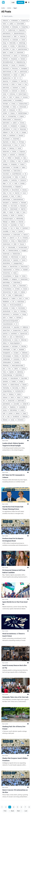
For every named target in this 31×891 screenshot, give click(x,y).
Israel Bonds (14, 333)
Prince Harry (15, 68)
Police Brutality (11, 247)
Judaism (15, 122)
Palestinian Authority (13, 250)
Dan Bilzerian (16, 416)
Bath (15, 349)
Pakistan (5, 266)
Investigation (24, 68)
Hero (10, 193)
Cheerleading (6, 388)
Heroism (25, 289)
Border (4, 148)
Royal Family (5, 190)
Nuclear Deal (6, 151)
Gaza (13, 49)
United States (21, 154)
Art (3, 158)
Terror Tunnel (14, 206)
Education (21, 135)
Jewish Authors (6, 122)
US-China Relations (7, 289)
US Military (12, 161)
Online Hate (23, 340)
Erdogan (21, 381)
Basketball (21, 349)
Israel (20, 298)
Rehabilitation (6, 301)
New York (17, 193)
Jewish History (6, 87)
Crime (26, 298)
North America (6, 314)
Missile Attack (22, 285)
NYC (4, 247)
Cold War (26, 397)
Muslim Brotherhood (18, 199)
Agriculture (5, 196)
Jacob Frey (5, 333)
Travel (21, 225)
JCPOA (13, 84)
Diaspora (12, 113)
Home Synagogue (7, 356)
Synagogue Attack (18, 263)
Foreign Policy (24, 27)
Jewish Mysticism (6, 33)
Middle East (25, 327)
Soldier (4, 212)
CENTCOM (5, 59)
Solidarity (23, 292)
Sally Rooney (20, 372)
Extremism (5, 241)
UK (18, 237)
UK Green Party (6, 273)
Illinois (17, 228)
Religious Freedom (22, 241)
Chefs (10, 97)
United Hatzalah (13, 209)
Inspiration (15, 260)
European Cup (24, 20)
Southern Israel (11, 30)
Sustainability (22, 407)
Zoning (12, 241)
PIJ (25, 174)
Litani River (20, 215)
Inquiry (24, 413)
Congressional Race (7, 269)
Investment (15, 87)
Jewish (25, 330)
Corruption (16, 352)
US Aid (14, 129)
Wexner (4, 237)
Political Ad (5, 20)
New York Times (13, 266)
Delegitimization (6, 75)
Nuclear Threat (6, 330)
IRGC (4, 250)
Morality (5, 209)
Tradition (13, 298)
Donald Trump (6, 253)
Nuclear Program (23, 94)
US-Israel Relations (7, 276)
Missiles (11, 52)
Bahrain (18, 413)
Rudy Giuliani (6, 346)
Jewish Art (12, 237)
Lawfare (11, 23)
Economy (22, 122)
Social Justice (16, 359)
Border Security (19, 336)
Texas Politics (6, 49)
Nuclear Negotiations (15, 343)
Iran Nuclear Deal (19, 391)
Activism (5, 407)
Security (13, 65)
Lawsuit (23, 257)
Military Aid (5, 298)
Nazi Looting (15, 388)
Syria (11, 336)
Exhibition (5, 206)
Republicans (13, 407)
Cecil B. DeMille (20, 23)
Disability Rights (6, 359)
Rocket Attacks (21, 301)
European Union (17, 330)
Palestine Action (16, 253)
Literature (23, 91)
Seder (9, 295)
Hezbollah (25, 269)
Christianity (25, 237)
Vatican (18, 397)
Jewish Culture (21, 400)
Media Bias (25, 416)
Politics (16, 177)
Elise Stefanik (6, 27)
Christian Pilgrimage (7, 375)
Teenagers (5, 164)
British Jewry (15, 27)
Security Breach (6, 234)
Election (4, 336)
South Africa (14, 180)
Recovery (24, 190)
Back (12, 811)
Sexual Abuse (16, 138)
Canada (23, 87)
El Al (4, 30)
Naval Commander (7, 177)
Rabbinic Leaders (18, 295)
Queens (15, 55)
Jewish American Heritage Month (10, 321)
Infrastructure (17, 119)
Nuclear (15, 75)
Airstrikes (12, 46)
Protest (19, 84)
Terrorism (5, 225)
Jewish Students (6, 167)
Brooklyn (23, 183)
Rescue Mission (15, 190)
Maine (19, 196)
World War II (25, 228)
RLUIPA (12, 215)
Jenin (4, 368)
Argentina (11, 372)
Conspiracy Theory (23, 103)
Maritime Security (7, 340)
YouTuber (5, 113)
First (5, 811)
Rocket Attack (23, 129)
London (22, 410)
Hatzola (19, 394)
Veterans (17, 97)
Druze (4, 394)
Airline (4, 97)
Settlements (25, 352)
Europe (12, 420)
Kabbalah (13, 221)
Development (14, 126)
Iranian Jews (15, 39)
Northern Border (6, 327)
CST (10, 183)
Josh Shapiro (15, 346)
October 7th (25, 404)
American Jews (22, 107)
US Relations (15, 81)
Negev (4, 183)
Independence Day (20, 62)
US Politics (17, 289)
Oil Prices (17, 269)
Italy (8, 416)
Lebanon (26, 161)
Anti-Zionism (16, 314)
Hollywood (5, 132)
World (12, 397)
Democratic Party (7, 292)
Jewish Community (7, 71)
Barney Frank (11, 400)
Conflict (4, 161)
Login (13, 2)
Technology (23, 311)
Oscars (16, 145)
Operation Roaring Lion (19, 33)
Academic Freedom (7, 100)
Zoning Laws (12, 110)
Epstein (4, 52)
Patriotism (23, 59)
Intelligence (14, 279)
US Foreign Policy (12, 116)
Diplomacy (11, 148)
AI (16, 324)
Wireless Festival (6, 36)
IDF (13, 301)
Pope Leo (25, 234)
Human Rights (6, 107)
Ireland (4, 135)
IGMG (15, 244)
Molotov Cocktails (7, 119)
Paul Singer (5, 103)
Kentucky (16, 356)
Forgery (4, 305)
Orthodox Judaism (7, 362)
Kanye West (16, 327)
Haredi (19, 148)
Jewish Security (23, 71)
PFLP (4, 295)
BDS (16, 71)
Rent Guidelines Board (8, 62)
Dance (15, 311)
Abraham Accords (7, 145)
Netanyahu (17, 158)
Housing (5, 410)
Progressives (22, 30)
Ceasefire (5, 126)
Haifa (4, 413)
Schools (24, 276)
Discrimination (21, 308)
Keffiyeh (9, 158)
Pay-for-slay (5, 84)
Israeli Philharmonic (16, 174)
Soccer (24, 193)
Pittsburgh (5, 221)
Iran (12, 228)
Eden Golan (5, 65)
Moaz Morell (6, 68)
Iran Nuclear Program (8, 218)
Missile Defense (6, 263)
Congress (22, 116)
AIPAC (15, 36)
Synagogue (22, 126)
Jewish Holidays (6, 282)
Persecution (5, 91)
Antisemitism (22, 65)
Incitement (12, 154)
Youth (15, 183)
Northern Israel (6, 260)
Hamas (15, 273)
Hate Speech (6, 202)
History (14, 107)
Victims (4, 23)
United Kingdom (6, 349)
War (4, 116)
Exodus (13, 308)
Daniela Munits (24, 279)
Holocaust (5, 397)
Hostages (24, 132)
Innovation (16, 362)
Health (4, 110)
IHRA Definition (13, 410)
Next (18, 811)
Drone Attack (6, 174)
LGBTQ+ (16, 368)
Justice (4, 317)
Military (23, 388)
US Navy (13, 103)
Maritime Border (6, 311)
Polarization (23, 206)
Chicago (24, 314)
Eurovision (25, 97)
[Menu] (26, 2)
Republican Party (6, 78)
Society (4, 94)
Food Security (24, 55)
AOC (15, 78)
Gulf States (18, 317)
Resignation (18, 186)
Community (5, 308)
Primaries (5, 228)
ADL (17, 132)
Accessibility (5, 231)
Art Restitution (14, 20)
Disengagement (6, 352)
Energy (4, 43)
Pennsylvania (14, 59)
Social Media (14, 225)
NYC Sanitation (6, 138)
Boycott (23, 177)
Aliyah (17, 212)
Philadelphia (5, 279)
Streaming (5, 215)
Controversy (12, 94)
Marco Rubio (24, 378)
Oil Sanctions (21, 420)
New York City (6, 39)
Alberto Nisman (21, 46)
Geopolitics (5, 180)
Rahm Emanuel (14, 257)
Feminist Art (23, 180)
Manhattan (5, 257)
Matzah (11, 212)
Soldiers (11, 317)
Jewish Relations (6, 404)
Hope (24, 158)
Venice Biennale (14, 378)
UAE (4, 400)
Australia (5, 46)
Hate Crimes (25, 356)
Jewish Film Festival (22, 49)
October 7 (22, 164)
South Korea (15, 202)
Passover (22, 244)
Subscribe (20, 2)
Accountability (18, 100)
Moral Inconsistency (7, 186)
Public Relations (6, 129)
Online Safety (12, 43)
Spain (19, 161)
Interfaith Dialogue (22, 113)
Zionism (23, 39)
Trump (4, 372)
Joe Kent (10, 413)
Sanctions (20, 231)
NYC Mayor (21, 142)
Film (12, 132)
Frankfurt (14, 381)
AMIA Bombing (19, 218)
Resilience (11, 394)
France (13, 231)
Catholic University (14, 384)
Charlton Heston (6, 244)
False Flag (23, 346)
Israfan (3, 8)
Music (12, 196)
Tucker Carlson (17, 170)
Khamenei (5, 420)
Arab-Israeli (14, 91)
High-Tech (23, 209)
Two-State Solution (23, 247)
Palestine (24, 384)
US (20, 78)
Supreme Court (23, 333)
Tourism (23, 260)
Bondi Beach (12, 135)
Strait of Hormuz (6, 55)
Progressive (22, 151)
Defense (5, 343)
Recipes (17, 276)
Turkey (4, 193)
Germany (5, 378)
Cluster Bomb (20, 52)
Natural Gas (5, 81)
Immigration (14, 164)
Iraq (26, 84)
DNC (19, 110)
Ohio (24, 359)
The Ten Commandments (15, 305)
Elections (5, 384)
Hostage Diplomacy (7, 391)
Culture (14, 285)
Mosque (4, 154)
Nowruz (14, 142)
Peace (24, 212)
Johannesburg (6, 285)
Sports (15, 292)
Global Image (22, 43)
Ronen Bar (21, 221)
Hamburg (23, 368)
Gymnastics (5, 381)
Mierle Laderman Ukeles (17, 365)
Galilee (22, 75)
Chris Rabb (15, 167)
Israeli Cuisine (16, 234)
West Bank (23, 202)
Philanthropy (6, 365)
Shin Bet (14, 151)
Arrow (22, 145)
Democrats (22, 36)
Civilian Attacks (16, 282)
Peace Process (24, 266)
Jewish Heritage (6, 199)
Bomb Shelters (19, 375)
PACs (9, 368)
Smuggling (23, 250)
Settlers (23, 167)
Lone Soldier (16, 404)
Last (26, 811)
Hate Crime (23, 81)
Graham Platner (6, 170)
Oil (3, 416)
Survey (16, 340)
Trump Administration (8, 324)
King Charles (6, 142)
